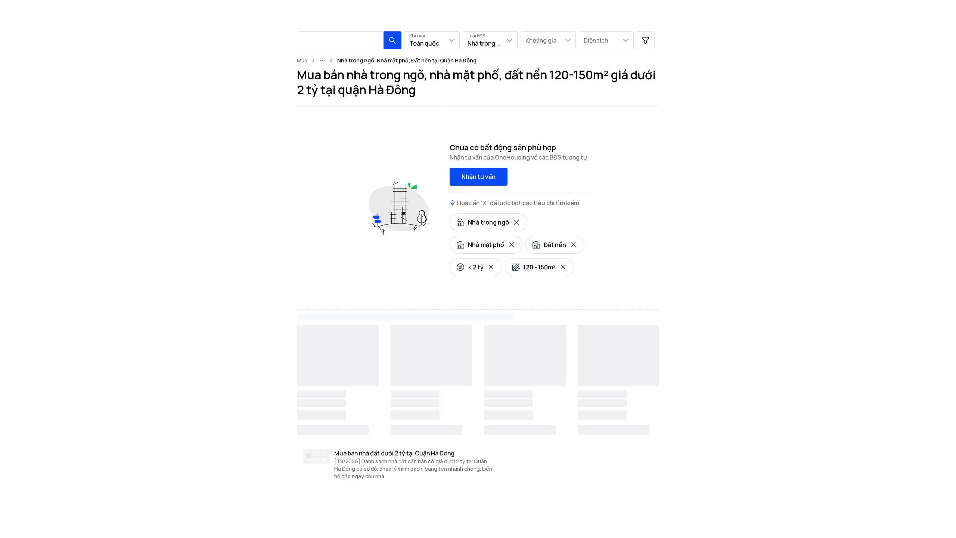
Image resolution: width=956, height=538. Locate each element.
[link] (407, 60)
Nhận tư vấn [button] (479, 177)
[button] (392, 40)
